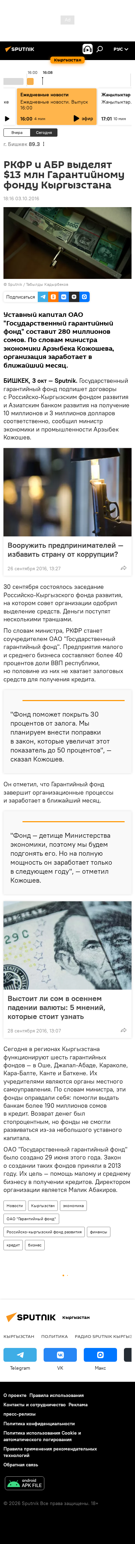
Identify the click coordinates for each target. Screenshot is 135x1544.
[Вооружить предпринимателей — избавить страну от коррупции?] (67, 492)
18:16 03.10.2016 (21, 198)
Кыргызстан (43, 1205)
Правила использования (56, 1395)
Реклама (78, 1404)
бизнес (35, 1244)
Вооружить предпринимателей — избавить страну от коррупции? (65, 550)
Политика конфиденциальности (39, 1423)
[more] (123, 568)
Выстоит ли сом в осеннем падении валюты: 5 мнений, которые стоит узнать (57, 1007)
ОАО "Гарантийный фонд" (31, 1218)
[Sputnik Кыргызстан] (20, 52)
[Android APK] (24, 1484)
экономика (73, 1205)
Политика (54, 1336)
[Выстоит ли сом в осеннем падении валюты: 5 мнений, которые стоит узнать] (67, 945)
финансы (98, 1231)
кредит (13, 1244)
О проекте (15, 1395)
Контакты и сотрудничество (34, 1404)
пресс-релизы (19, 1414)
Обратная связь (20, 1465)
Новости (15, 1205)
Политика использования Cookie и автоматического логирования (42, 1436)
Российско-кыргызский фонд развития (44, 1231)
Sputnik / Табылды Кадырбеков (38, 284)
